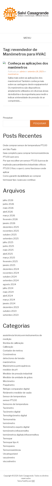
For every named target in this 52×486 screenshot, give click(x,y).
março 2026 (9, 215)
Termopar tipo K (11, 442)
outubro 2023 (9, 311)
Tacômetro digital (12, 411)
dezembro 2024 (11, 269)
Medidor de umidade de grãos (17, 377)
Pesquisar (8, 117)
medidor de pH (10, 369)
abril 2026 (8, 211)
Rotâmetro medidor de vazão (17, 392)
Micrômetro (9, 381)
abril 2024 (8, 295)
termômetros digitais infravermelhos (21, 434)
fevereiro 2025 (10, 261)
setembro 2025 (11, 238)
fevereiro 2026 (10, 219)
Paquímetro (9, 385)
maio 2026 (8, 208)
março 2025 (9, 257)
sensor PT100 (10, 400)
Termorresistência (12, 450)
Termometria (9, 419)
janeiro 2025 (9, 265)
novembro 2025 (11, 231)
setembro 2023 (10, 315)
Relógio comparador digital (16, 389)
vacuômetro (9, 457)
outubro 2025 (10, 234)
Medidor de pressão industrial (17, 373)
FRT (33, 481)
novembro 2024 (11, 273)
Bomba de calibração (13, 343)
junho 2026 (8, 204)
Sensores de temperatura (15, 404)
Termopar (7, 438)
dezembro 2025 (11, 227)
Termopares (9, 446)
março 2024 (9, 299)
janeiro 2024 (9, 303)
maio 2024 (8, 292)
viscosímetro (9, 461)
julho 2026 (8, 200)
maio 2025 (8, 250)
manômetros (13, 74)
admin (22, 71)
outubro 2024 (10, 276)
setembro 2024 (11, 280)
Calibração (8, 347)
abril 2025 (8, 254)
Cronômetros (9, 354)
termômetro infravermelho (16, 431)
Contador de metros (13, 350)
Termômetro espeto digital (16, 427)
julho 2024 (8, 288)
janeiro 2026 (9, 223)
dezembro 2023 (11, 307)
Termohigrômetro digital (15, 415)
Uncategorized (10, 454)
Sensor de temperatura (14, 396)
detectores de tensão (14, 358)
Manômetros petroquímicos (16, 366)
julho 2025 (8, 242)
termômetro (9, 423)
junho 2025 (8, 246)
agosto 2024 (9, 284)
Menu (27, 37)
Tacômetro (8, 408)
